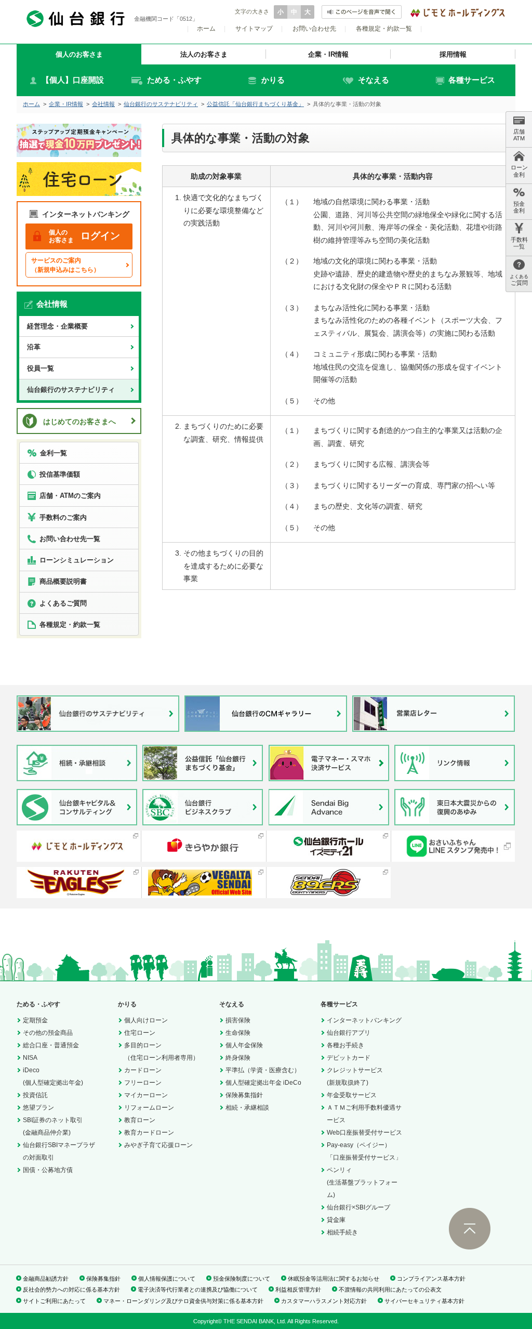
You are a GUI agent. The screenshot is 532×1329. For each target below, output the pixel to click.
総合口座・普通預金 (51, 1045)
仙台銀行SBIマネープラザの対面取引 (59, 1151)
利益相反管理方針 (298, 1289)
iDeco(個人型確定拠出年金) (53, 1076)
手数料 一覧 (519, 242)
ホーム (206, 28)
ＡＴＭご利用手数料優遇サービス (364, 1114)
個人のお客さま (79, 54)
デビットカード (348, 1057)
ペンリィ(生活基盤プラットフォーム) (362, 1182)
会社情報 (103, 104)
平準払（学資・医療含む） (262, 1070)
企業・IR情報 (328, 54)
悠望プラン (38, 1107)
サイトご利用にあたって (54, 1301)
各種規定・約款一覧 (384, 28)
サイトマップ (254, 28)
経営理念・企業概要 (57, 326)
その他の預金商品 (48, 1032)
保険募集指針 (244, 1095)
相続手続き (342, 1232)
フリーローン (143, 1082)
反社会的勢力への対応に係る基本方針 (71, 1289)
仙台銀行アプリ (348, 1032)
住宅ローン (139, 1032)
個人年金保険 (244, 1045)
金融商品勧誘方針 (46, 1278)
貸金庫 (336, 1219)
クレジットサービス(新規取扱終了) (355, 1076)
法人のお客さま (204, 54)
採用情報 (453, 54)
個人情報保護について (166, 1278)
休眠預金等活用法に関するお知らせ (333, 1278)
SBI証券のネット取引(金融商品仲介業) (53, 1126)
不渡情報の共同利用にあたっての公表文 (390, 1289)
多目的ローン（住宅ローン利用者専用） (161, 1051)
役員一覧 (40, 368)
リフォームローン (149, 1107)
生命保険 (237, 1032)
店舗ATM (519, 134)
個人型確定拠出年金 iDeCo (263, 1082)
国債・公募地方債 (48, 1170)
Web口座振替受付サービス (364, 1132)
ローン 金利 (519, 170)
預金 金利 (519, 207)
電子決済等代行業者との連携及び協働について (198, 1289)
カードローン (143, 1070)
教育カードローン (149, 1132)
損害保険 (237, 1020)
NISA (30, 1057)
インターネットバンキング (364, 1020)
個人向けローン (146, 1020)
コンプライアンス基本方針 (431, 1278)
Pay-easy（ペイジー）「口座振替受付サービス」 (364, 1151)
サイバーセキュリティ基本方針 (424, 1301)
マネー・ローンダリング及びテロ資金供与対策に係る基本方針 (183, 1301)
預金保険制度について (241, 1278)
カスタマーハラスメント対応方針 (324, 1301)
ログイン (84, 236)
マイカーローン (146, 1095)
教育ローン (139, 1120)
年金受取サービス (352, 1095)
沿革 (34, 347)
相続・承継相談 (247, 1107)
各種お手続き (345, 1045)
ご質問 (519, 280)
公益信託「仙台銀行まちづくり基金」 (255, 104)
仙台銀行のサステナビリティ (161, 104)
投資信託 (35, 1095)
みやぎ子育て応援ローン (158, 1145)
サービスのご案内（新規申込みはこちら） (65, 265)
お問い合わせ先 (314, 28)
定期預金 (35, 1020)
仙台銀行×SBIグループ (358, 1207)
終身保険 (237, 1057)
